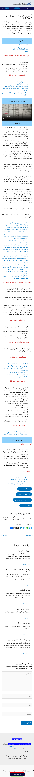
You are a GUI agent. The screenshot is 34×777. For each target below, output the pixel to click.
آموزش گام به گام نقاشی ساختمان (19, 640)
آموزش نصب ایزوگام (23, 623)
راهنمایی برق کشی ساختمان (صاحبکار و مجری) (17, 570)
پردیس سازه (22, 3)
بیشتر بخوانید (26, 564)
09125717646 (13, 748)
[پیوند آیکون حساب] (2, 8)
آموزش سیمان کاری (23, 609)
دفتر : (15, 746)
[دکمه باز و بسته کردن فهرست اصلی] (27, 8)
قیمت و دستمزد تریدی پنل (22, 500)
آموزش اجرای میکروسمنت (21, 551)
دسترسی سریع (17, 774)
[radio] (30, 518)
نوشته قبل (29, 535)
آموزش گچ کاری (25, 590)
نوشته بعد (4, 535)
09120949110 (16, 751)
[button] (31, 8)
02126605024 (10, 746)
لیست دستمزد (26, 505)
